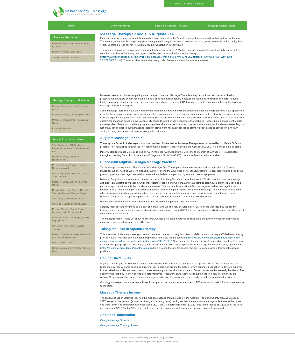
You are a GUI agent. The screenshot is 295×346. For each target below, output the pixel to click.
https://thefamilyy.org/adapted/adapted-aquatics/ (127, 248)
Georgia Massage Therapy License (119, 325)
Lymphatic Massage (61, 128)
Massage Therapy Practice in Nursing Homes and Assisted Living (69, 166)
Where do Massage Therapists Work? (69, 204)
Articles (188, 3)
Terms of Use (156, 338)
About (177, 3)
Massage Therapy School (222, 25)
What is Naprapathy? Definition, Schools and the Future (71, 175)
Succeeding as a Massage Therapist (69, 198)
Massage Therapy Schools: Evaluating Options (70, 108)
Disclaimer (169, 338)
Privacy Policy (142, 338)
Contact (199, 3)
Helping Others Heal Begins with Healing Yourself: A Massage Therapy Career (71, 192)
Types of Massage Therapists (65, 57)
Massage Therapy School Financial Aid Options (70, 121)
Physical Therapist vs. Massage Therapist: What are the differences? (71, 236)
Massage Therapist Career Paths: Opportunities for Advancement (67, 211)
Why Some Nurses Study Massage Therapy (68, 227)
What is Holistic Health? (63, 243)
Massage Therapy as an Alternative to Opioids (69, 183)
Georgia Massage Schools (114, 320)
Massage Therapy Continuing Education (71, 115)
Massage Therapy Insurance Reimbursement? (65, 158)
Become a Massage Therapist (171, 25)
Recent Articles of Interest (68, 139)
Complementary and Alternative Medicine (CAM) (71, 249)
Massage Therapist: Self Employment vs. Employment (71, 219)
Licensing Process (120, 25)
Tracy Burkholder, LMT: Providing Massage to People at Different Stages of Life (71, 148)
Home (71, 25)
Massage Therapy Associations (66, 52)
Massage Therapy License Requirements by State (71, 45)
